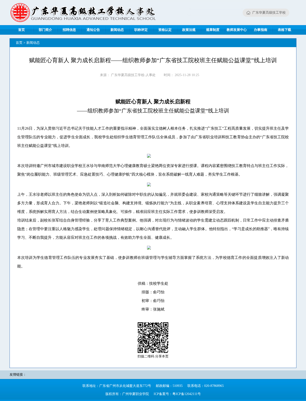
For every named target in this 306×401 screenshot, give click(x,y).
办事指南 (260, 30)
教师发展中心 (237, 30)
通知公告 (93, 30)
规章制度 (212, 30)
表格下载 (284, 30)
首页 (21, 30)
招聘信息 (69, 30)
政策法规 (189, 30)
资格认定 (165, 30)
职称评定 (141, 30)
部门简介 (45, 30)
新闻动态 (117, 30)
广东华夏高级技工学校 (269, 12)
